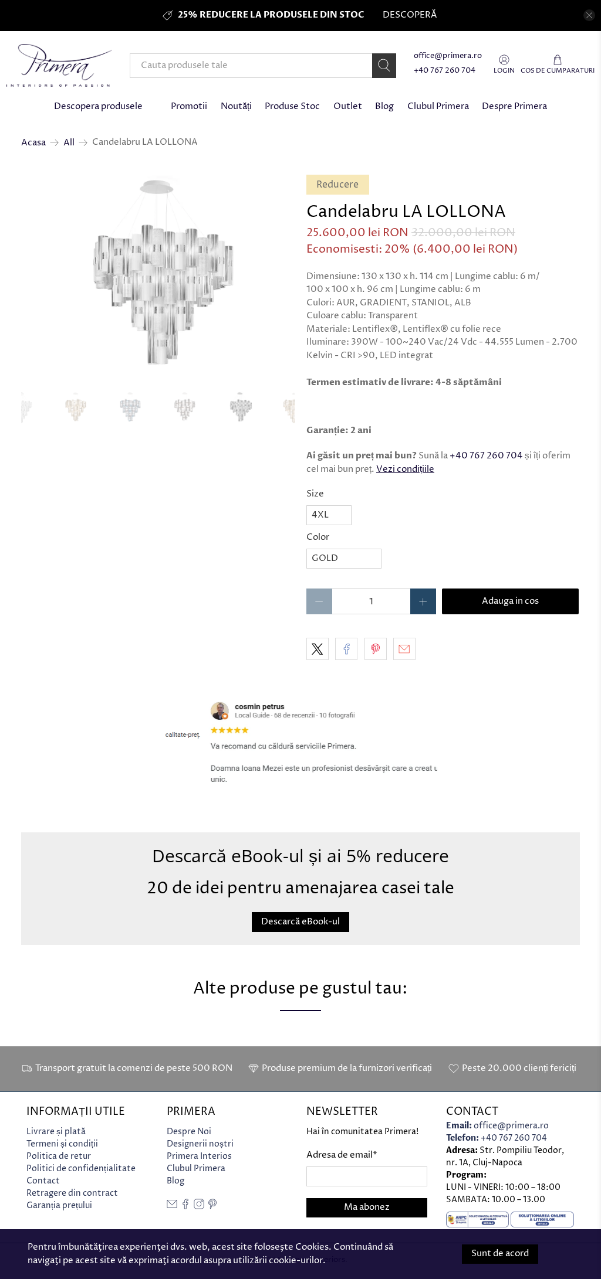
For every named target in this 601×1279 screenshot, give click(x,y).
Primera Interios (199, 1156)
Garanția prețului (59, 1205)
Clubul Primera (438, 106)
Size (315, 494)
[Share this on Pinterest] (375, 649)
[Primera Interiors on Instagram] (199, 1206)
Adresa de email (341, 1155)
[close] (589, 15)
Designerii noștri (200, 1143)
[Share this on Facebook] (346, 649)
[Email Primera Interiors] (172, 1206)
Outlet (347, 106)
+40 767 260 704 (444, 71)
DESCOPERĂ (410, 15)
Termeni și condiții (62, 1143)
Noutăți (236, 106)
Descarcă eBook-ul (300, 922)
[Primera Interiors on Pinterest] (212, 1206)
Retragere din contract (72, 1193)
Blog (384, 106)
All (69, 142)
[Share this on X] (317, 649)
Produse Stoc (292, 106)
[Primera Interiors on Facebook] (185, 1206)
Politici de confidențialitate (81, 1168)
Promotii (189, 106)
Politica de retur (58, 1156)
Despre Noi (189, 1131)
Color (317, 537)
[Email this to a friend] (404, 649)
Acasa (33, 142)
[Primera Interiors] (59, 65)
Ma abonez (367, 1207)
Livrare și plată (56, 1131)
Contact (43, 1180)
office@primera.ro (448, 56)
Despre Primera (514, 106)
